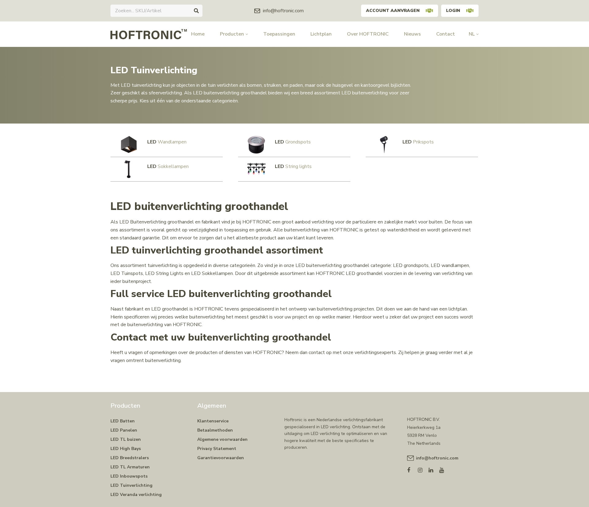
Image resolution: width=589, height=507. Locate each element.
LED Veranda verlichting (136, 494)
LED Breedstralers (129, 458)
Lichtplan (321, 34)
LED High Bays (125, 449)
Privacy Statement (216, 449)
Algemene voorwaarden (222, 439)
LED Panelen (123, 430)
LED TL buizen (125, 439)
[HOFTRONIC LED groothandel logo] (148, 33)
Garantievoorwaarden (220, 458)
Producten (232, 34)
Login (453, 10)
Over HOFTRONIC (368, 34)
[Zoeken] (196, 11)
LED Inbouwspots (129, 476)
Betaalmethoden (215, 430)
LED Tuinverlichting (131, 485)
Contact (445, 34)
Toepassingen (279, 34)
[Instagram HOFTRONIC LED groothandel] (423, 468)
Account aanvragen (393, 10)
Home (198, 34)
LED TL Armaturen (130, 467)
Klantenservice (213, 421)
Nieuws (412, 34)
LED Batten (122, 421)
